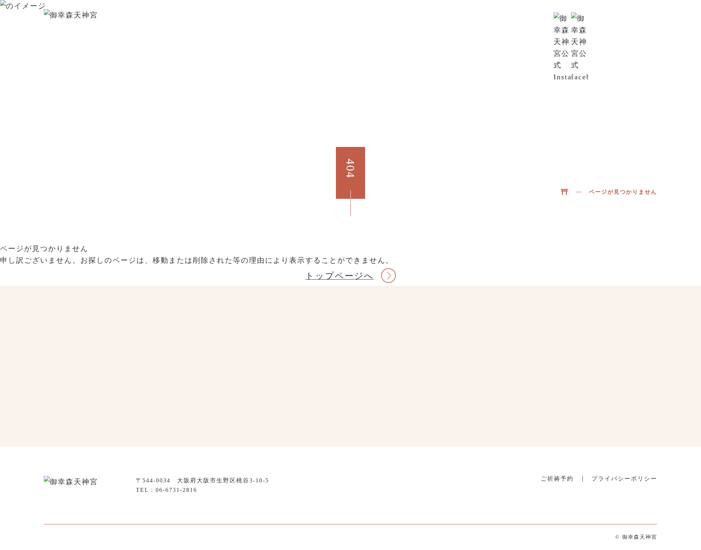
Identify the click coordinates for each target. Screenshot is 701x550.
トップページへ (339, 276)
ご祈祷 (462, 21)
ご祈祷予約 (628, 21)
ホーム (304, 21)
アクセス (527, 21)
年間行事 (428, 21)
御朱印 (493, 21)
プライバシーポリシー (624, 478)
